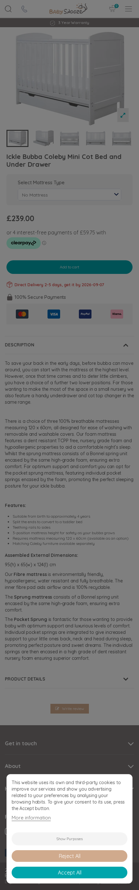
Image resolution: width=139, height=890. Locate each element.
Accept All (69, 872)
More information (31, 818)
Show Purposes (69, 838)
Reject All (69, 856)
